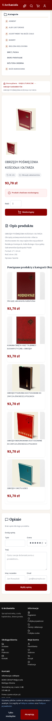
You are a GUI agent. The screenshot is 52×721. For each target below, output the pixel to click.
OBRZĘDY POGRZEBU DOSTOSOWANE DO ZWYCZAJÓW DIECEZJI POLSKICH (24, 395)
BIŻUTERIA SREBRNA (15, 63)
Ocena (29, 537)
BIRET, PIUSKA (13, 52)
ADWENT (12, 21)
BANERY (12, 40)
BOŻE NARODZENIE (17, 69)
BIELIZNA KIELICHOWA (18, 46)
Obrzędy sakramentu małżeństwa (21, 301)
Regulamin (32, 615)
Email (29, 573)
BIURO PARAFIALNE (14, 57)
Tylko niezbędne (10, 714)
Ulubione (31, 652)
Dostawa (5, 646)
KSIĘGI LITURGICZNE (26, 83)
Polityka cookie (34, 633)
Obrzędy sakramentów (31, 175)
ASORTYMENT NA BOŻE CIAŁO (21, 33)
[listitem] (11, 148)
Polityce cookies (27, 703)
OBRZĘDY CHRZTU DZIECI (17, 488)
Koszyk (30, 658)
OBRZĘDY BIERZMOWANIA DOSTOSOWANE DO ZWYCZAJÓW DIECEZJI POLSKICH (24, 442)
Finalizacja (32, 664)
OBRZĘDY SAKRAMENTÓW (12, 87)
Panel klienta (32, 646)
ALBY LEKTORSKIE (16, 27)
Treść (7, 550)
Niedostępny (28, 212)
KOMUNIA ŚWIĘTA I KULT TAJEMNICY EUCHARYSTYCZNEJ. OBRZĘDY (21, 347)
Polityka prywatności (36, 621)
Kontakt (5, 658)
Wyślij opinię (26, 587)
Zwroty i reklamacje (35, 627)
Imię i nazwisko (11, 573)
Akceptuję (29, 714)
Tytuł (7, 537)
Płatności (5, 652)
